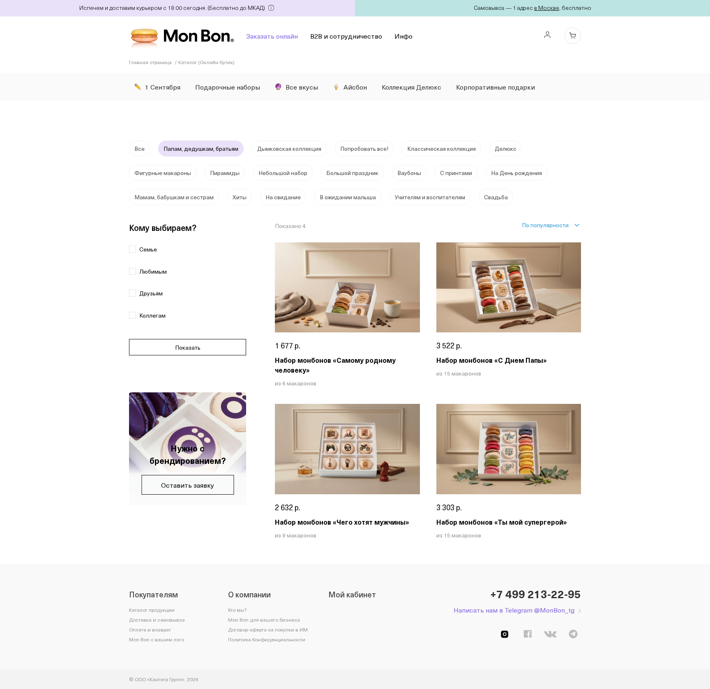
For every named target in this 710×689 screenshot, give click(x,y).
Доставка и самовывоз (157, 619)
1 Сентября (162, 87)
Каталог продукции (152, 609)
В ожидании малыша (348, 197)
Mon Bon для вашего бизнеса (264, 619)
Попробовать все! (364, 148)
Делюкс (505, 148)
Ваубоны (409, 172)
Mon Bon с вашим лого (156, 639)
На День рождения (516, 172)
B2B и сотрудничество (346, 36)
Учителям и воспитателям (430, 197)
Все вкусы (302, 87)
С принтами (456, 172)
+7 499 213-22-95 (535, 594)
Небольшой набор (282, 172)
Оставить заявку (187, 485)
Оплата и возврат (150, 629)
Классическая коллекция (441, 148)
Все (139, 148)
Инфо (403, 36)
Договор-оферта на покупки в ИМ (268, 629)
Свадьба (496, 197)
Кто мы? (237, 609)
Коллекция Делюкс (411, 87)
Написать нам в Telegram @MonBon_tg (514, 610)
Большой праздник (352, 172)
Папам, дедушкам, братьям (201, 148)
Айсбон (355, 87)
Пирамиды (225, 172)
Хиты (240, 197)
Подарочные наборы (227, 87)
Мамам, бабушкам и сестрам (174, 197)
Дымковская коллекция (289, 148)
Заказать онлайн (272, 36)
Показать (188, 347)
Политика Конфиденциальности (266, 639)
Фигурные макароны (162, 172)
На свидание (283, 197)
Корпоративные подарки (495, 87)
